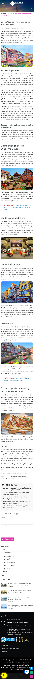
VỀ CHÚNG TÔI (6, 553)
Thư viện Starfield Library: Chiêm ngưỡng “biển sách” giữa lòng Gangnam (16, 493)
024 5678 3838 (21, 623)
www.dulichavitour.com (18, 476)
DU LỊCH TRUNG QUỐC (8, 562)
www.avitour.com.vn (7, 479)
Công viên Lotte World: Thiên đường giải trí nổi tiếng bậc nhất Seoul (16, 507)
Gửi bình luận (8, 539)
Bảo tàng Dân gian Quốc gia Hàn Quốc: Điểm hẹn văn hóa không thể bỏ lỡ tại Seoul (17, 489)
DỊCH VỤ (4, 572)
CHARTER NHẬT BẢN (8, 565)
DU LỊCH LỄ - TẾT (7, 569)
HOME (4, 550)
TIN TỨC (4, 575)
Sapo (21, 677)
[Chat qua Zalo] (31, 668)
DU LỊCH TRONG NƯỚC (8, 556)
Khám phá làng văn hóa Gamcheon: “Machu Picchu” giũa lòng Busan (15, 498)
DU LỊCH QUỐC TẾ (7, 559)
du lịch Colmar (14, 42)
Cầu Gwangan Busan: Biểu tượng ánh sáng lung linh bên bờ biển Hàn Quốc (16, 502)
